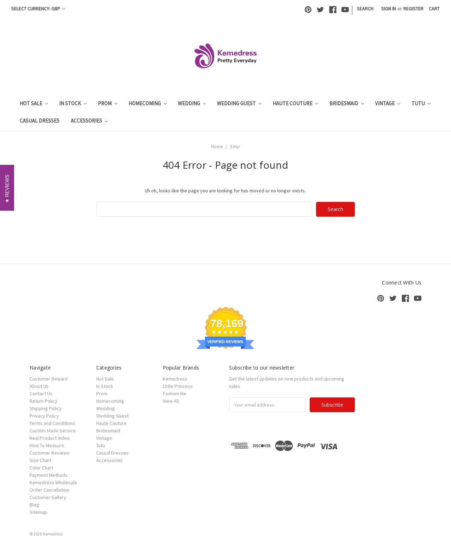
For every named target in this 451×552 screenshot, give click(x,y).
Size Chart (40, 460)
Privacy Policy (44, 416)
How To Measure (47, 445)
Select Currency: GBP (36, 8)
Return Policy (43, 401)
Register (413, 8)
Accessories (87, 120)
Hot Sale (31, 103)
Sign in (388, 8)
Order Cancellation (49, 490)
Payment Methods (49, 475)
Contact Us (41, 393)
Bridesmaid (344, 103)
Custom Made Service (53, 430)
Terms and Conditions (52, 423)
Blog (34, 505)
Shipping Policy (46, 408)
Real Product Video (50, 438)
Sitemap (38, 512)
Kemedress (175, 379)
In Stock (70, 103)
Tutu (419, 103)
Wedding (189, 103)
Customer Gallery (48, 497)
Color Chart (41, 467)
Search (365, 8)
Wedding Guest (237, 103)
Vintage (385, 103)
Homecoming (145, 103)
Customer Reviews (49, 453)
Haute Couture (293, 103)
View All (171, 401)
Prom (105, 103)
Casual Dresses (40, 120)
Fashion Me (174, 393)
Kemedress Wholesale (53, 482)
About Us (39, 386)
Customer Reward (49, 379)
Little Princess (178, 386)
